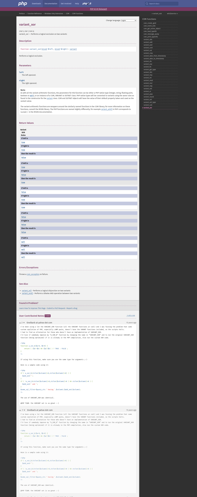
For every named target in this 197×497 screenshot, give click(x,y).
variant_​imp (148, 75)
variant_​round (149, 97)
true (23, 142)
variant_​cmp (148, 53)
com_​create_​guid (150, 23)
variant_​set (148, 100)
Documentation (51, 4)
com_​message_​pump (151, 34)
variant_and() (27, 293)
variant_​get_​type (150, 70)
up (20, 322)
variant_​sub (148, 105)
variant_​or (147, 91)
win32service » (172, 14)
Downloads (36, 4)
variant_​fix (147, 67)
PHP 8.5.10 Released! (98, 9)
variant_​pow (148, 94)
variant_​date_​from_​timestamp (155, 56)
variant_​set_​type (150, 102)
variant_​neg (148, 86)
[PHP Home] (22, 3)
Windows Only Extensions (54, 14)
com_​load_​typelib (150, 31)
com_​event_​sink (149, 26)
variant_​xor (148, 108)
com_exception (33, 274)
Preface (22, 14)
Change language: (113, 20)
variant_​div (148, 61)
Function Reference (35, 14)
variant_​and (148, 45)
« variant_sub (157, 14)
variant (73, 49)
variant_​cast (148, 48)
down (24, 322)
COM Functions (77, 14)
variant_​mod (148, 80)
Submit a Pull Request (56, 308)
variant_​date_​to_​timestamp (154, 59)
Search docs (154, 4)
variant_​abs (148, 39)
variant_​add (148, 42)
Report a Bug (72, 308)
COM (67, 14)
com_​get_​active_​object (152, 29)
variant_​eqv (148, 64)
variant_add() (106, 109)
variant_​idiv (148, 72)
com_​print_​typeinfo (151, 37)
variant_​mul (148, 83)
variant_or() (26, 291)
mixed (44, 49)
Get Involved (66, 4)
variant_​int (148, 78)
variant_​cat (148, 50)
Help (77, 4)
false (23, 158)
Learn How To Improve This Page (32, 308)
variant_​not (148, 89)
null (32, 96)
